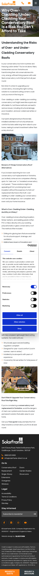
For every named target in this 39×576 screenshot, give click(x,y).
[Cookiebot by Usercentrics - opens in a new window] (28, 245)
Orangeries (6, 481)
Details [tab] (19, 251)
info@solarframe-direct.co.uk (15, 458)
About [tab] (32, 251)
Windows (5, 484)
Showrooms (24, 474)
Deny (19, 328)
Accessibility (6, 493)
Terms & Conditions (9, 497)
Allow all (19, 315)
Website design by (8, 536)
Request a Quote (10, 572)
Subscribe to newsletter (13, 514)
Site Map (5, 503)
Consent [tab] (7, 251)
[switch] (34, 293)
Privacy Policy (7, 500)
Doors (22, 467)
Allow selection (19, 322)
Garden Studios (25, 471)
